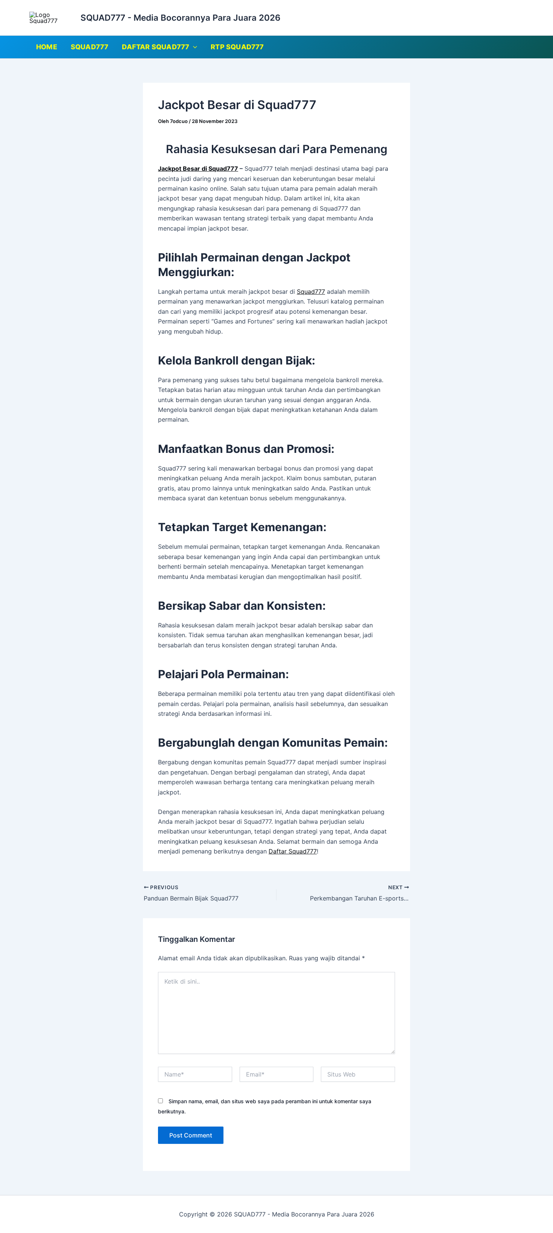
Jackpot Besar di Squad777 (198, 168)
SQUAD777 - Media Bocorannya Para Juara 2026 (181, 17)
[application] (193, 47)
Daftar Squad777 (293, 851)
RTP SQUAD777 (237, 47)
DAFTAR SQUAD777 (155, 47)
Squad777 (311, 291)
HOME (46, 47)
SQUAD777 (90, 47)
